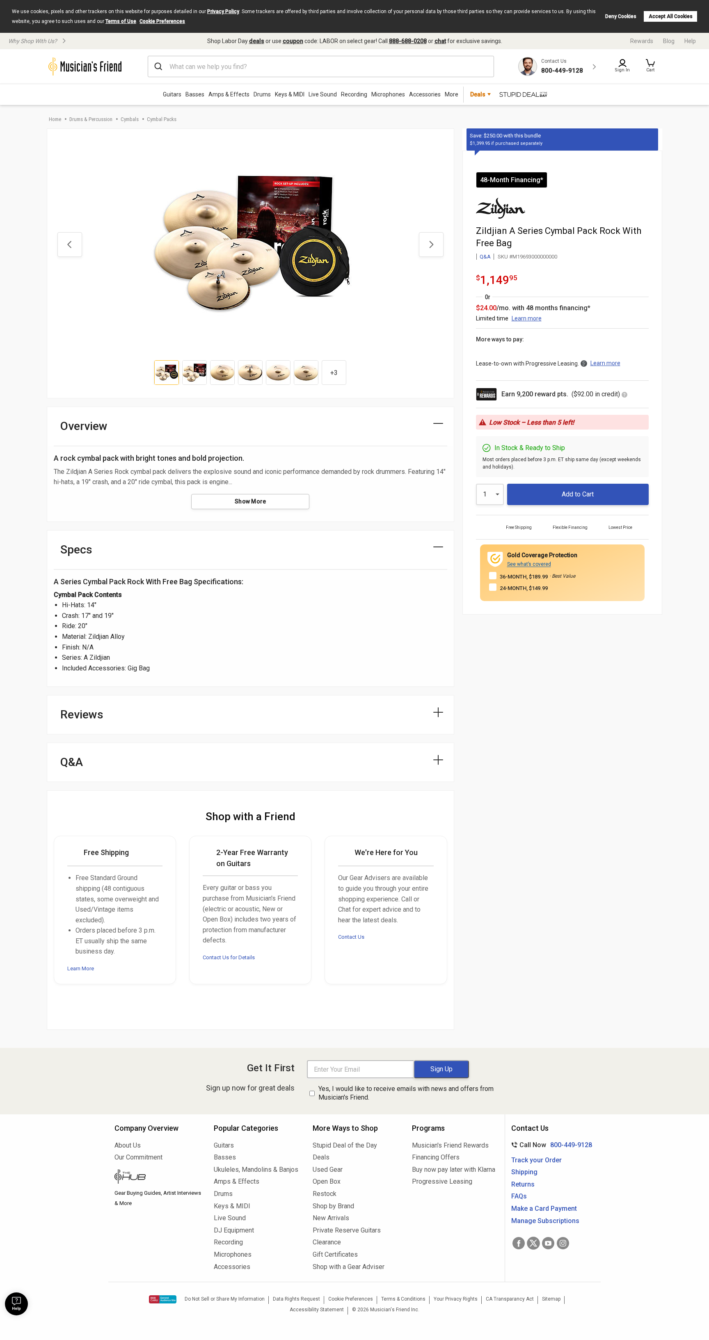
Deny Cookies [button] (620, 16)
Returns (523, 1184)
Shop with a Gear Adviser (348, 1267)
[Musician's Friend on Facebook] (518, 1243)
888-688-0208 (408, 41)
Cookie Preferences (162, 21)
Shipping (524, 1172)
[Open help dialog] (16, 1303)
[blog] (157, 1177)
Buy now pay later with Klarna (453, 1169)
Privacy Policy (223, 11)
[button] (650, 66)
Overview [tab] (83, 426)
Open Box (327, 1181)
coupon (293, 41)
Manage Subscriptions (545, 1221)
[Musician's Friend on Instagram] (563, 1243)
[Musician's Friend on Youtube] (548, 1243)
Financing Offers (436, 1157)
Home (55, 119)
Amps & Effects (228, 94)
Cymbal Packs (161, 119)
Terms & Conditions (403, 1299)
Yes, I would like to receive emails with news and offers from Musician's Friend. (406, 1093)
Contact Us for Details (229, 957)
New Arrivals (331, 1218)
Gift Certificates (335, 1254)
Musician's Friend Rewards (450, 1145)
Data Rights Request (296, 1299)
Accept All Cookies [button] (671, 16)
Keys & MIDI (289, 94)
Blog (669, 41)
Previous (69, 244)
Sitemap (551, 1299)
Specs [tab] (76, 549)
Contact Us (351, 937)
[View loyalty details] (624, 395)
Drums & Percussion (90, 119)
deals (256, 41)
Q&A (485, 257)
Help (690, 41)
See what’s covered (529, 564)
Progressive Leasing (442, 1181)
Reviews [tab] (81, 714)
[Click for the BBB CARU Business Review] (162, 1299)
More (451, 94)
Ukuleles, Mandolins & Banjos (256, 1169)
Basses (194, 94)
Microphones (388, 94)
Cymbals (130, 119)
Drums (262, 94)
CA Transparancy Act (510, 1299)
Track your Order (536, 1160)
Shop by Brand (333, 1206)
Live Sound (323, 94)
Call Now (550, 1145)
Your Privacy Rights (456, 1299)
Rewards (641, 41)
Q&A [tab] (71, 762)
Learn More (80, 968)
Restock (324, 1194)
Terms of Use (120, 21)
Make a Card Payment (544, 1208)
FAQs (519, 1196)
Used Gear (328, 1169)
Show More (250, 501)
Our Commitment (138, 1157)
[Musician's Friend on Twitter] (533, 1243)
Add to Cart (578, 494)
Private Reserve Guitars (347, 1230)
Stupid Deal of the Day (345, 1145)
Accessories (425, 94)
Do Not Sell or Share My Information (225, 1299)
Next (431, 244)
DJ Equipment (234, 1230)
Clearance (327, 1242)
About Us (127, 1145)
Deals (321, 1157)
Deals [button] (477, 94)
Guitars (172, 94)
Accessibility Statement (317, 1310)
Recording (354, 94)
